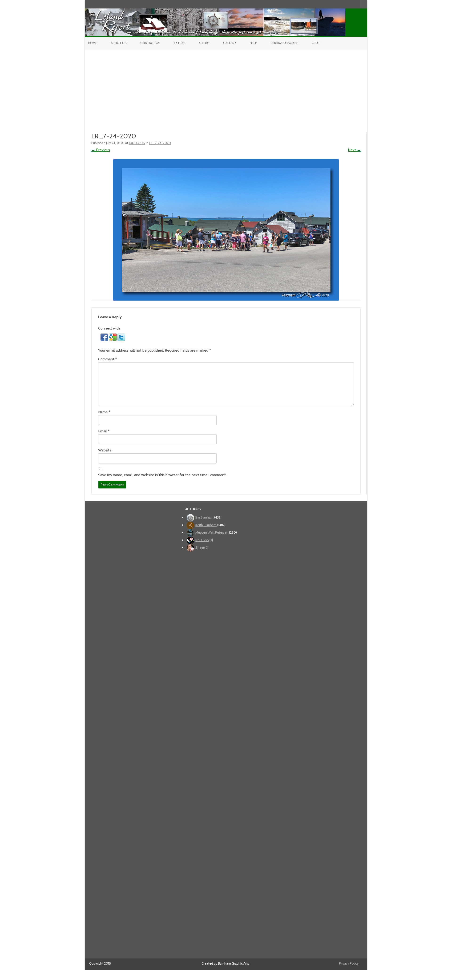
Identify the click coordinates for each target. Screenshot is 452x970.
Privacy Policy (349, 963)
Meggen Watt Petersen (211, 532)
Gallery (229, 43)
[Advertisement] (226, 85)
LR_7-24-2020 (160, 143)
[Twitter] (332, 4)
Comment (107, 359)
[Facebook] (337, 4)
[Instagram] (347, 4)
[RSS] (357, 4)
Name (104, 412)
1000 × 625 (137, 143)
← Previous (100, 150)
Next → (354, 150)
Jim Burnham (204, 517)
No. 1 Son (202, 540)
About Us (119, 43)
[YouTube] (342, 4)
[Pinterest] (352, 4)
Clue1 (316, 43)
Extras (180, 43)
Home (92, 43)
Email (103, 431)
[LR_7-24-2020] (226, 230)
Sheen (200, 547)
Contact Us (150, 43)
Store (204, 43)
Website (105, 450)
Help (253, 43)
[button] (105, 340)
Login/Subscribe (284, 43)
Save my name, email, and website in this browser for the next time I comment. (162, 475)
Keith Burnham (206, 525)
